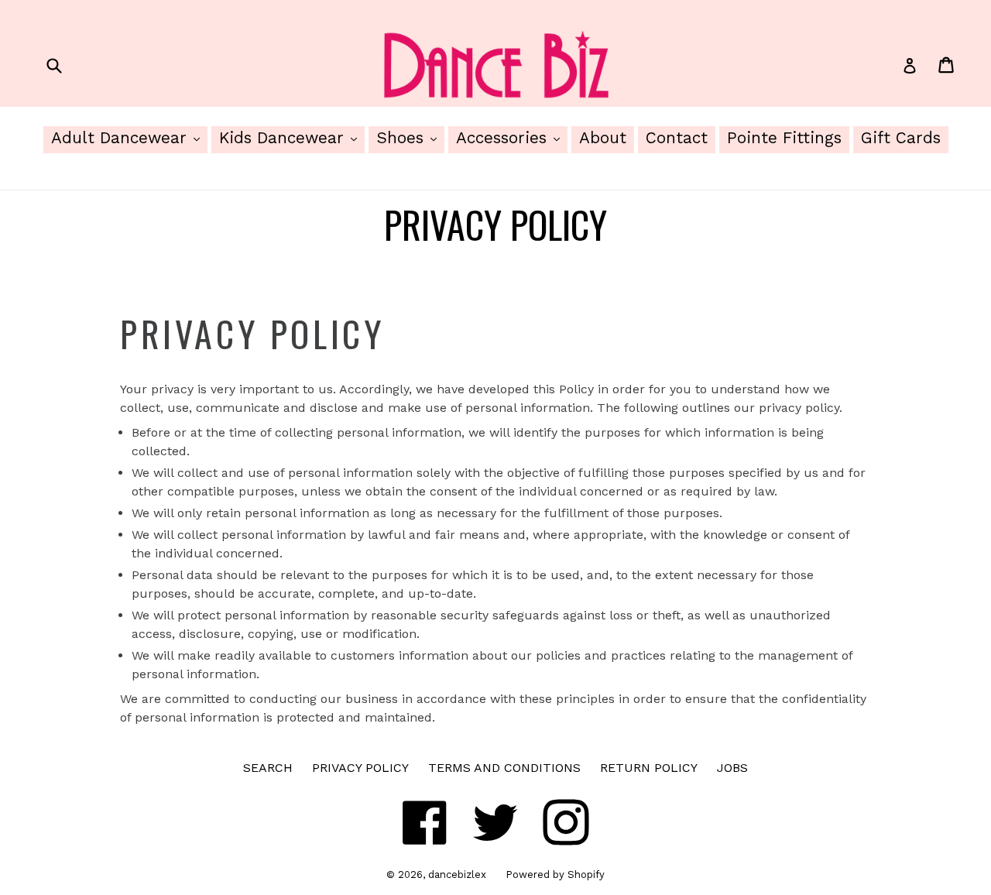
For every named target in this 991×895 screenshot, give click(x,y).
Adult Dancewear (129, 137)
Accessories (512, 137)
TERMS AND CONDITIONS (504, 767)
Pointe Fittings (784, 138)
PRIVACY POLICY (360, 767)
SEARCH (268, 767)
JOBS (732, 767)
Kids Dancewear (292, 137)
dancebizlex (457, 874)
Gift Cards (901, 138)
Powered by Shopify (555, 874)
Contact (677, 138)
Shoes (410, 137)
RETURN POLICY (649, 767)
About (602, 138)
